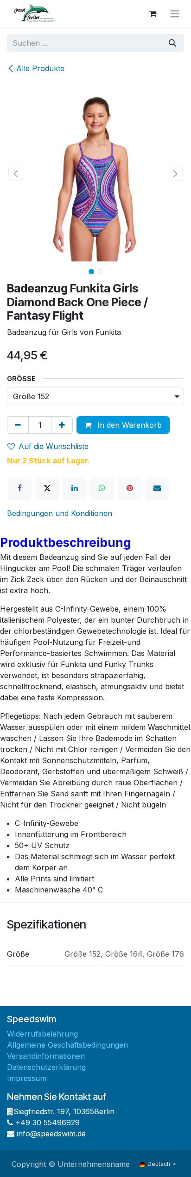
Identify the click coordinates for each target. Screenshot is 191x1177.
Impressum (26, 1078)
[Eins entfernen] (18, 425)
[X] (47, 488)
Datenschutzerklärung (46, 1067)
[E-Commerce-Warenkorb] (152, 13)
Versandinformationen (46, 1056)
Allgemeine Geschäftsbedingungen (67, 1045)
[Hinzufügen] (62, 425)
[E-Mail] (157, 488)
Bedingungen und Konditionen (59, 513)
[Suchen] (172, 43)
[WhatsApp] (102, 488)
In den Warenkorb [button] (128, 425)
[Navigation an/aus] (175, 13)
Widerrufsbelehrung (42, 1033)
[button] (16, 173)
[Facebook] (19, 488)
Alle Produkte (40, 68)
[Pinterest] (130, 488)
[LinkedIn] (75, 488)
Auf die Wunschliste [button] (54, 446)
